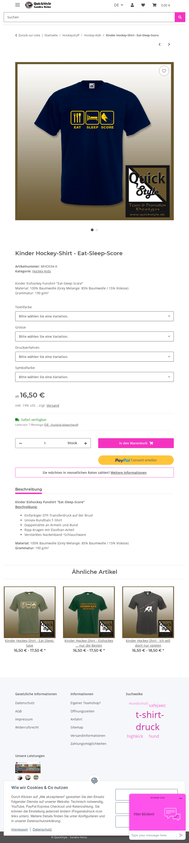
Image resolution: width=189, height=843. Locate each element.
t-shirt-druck (150, 720)
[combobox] (94, 316)
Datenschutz (42, 829)
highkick (135, 736)
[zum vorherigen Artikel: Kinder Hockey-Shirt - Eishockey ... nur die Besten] (159, 44)
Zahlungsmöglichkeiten (88, 743)
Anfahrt (76, 719)
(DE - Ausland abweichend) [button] (61, 425)
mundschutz (138, 703)
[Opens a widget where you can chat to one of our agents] (157, 816)
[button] (132, 5)
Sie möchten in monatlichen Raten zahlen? (95, 472)
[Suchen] (180, 17)
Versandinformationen (88, 735)
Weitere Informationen (129, 472)
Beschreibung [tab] (28, 489)
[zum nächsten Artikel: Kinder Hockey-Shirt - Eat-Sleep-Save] (169, 44)
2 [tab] (96, 230)
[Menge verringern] (20, 443)
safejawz (157, 705)
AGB (18, 711)
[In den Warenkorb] (19, 59)
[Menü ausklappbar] (17, 3)
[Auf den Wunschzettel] (164, 71)
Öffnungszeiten (82, 711)
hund (154, 736)
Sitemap (77, 727)
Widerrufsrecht (27, 727)
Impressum (19, 829)
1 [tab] (92, 230)
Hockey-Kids (41, 271)
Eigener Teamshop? (86, 703)
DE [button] (116, 5)
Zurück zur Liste (29, 35)
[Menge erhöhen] (85, 443)
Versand (53, 405)
